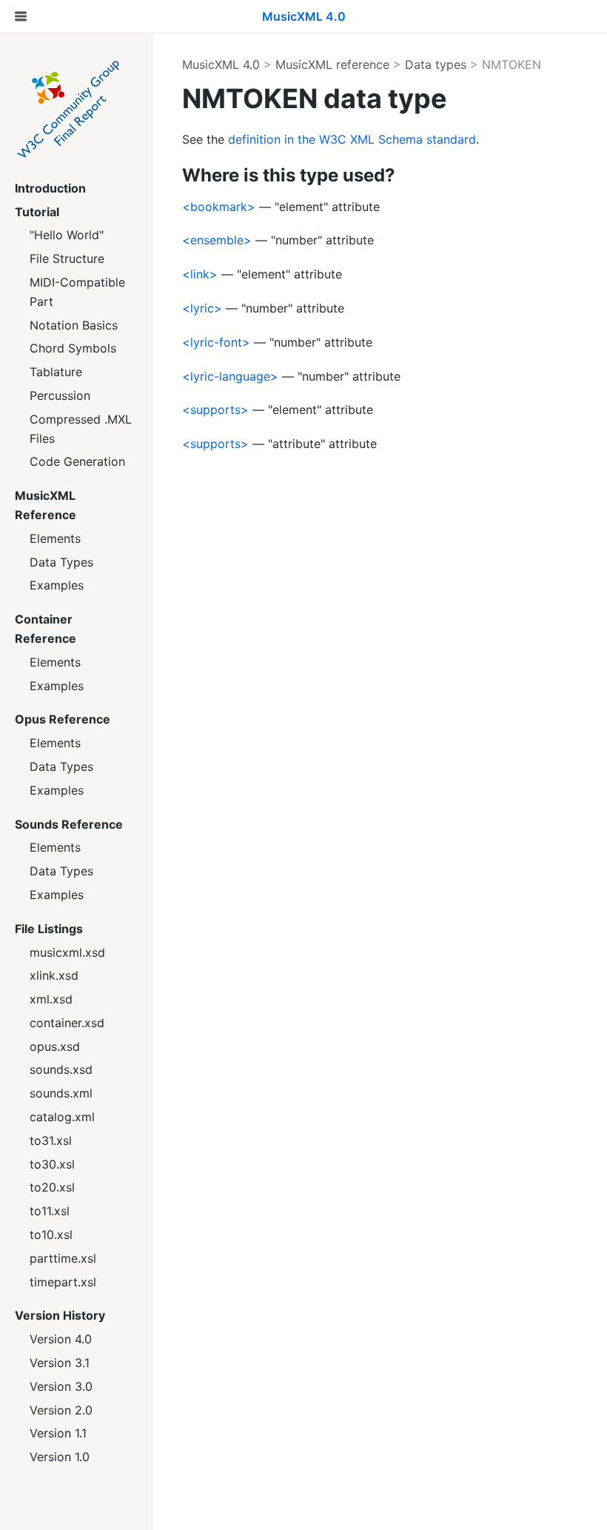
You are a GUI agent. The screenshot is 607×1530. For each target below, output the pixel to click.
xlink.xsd (54, 975)
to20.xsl (52, 1187)
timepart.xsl (63, 1282)
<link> (200, 274)
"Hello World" (67, 234)
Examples (57, 585)
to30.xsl (52, 1164)
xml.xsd (51, 999)
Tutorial (37, 211)
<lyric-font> (216, 342)
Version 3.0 (61, 1386)
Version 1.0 (60, 1456)
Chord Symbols (73, 348)
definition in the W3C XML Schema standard (352, 139)
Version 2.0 (61, 1410)
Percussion (60, 395)
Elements (55, 538)
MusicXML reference (332, 64)
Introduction (50, 188)
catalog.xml (62, 1116)
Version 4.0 (61, 1339)
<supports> (215, 409)
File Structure (67, 258)
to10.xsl (51, 1234)
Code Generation (77, 461)
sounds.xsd (61, 1069)
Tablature (56, 371)
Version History (60, 1315)
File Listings (49, 928)
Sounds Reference (69, 824)
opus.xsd (55, 1046)
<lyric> (202, 308)
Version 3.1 (60, 1362)
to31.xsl (51, 1140)
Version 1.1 (58, 1433)
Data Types (61, 562)
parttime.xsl (63, 1258)
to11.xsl (50, 1210)
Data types (435, 64)
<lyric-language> (230, 376)
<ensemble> (217, 240)
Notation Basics (74, 325)
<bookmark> (218, 206)
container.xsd (67, 1022)
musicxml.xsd (67, 952)
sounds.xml (61, 1093)
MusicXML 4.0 (221, 64)
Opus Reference (62, 719)
